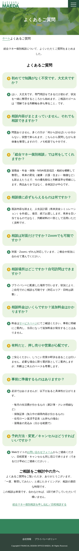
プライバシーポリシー (46, 539)
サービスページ (28, 323)
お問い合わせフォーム (40, 452)
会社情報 (26, 539)
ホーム (6, 38)
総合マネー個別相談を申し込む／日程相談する (39, 504)
